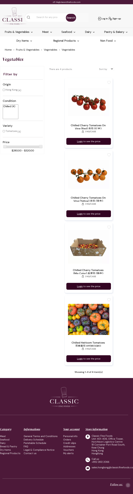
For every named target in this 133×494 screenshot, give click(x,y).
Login (80, 141)
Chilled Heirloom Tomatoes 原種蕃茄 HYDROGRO (88, 344)
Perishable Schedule (35, 443)
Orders (67, 439)
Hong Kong (12, 89)
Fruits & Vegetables (17, 32)
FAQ (26, 446)
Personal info (70, 436)
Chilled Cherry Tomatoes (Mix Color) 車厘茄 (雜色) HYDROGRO (88, 273)
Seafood (67, 32)
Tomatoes (11, 131)
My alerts (68, 453)
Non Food (106, 40)
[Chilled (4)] (9, 106)
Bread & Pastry (8, 446)
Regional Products (65, 40)
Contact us (30, 453)
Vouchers (68, 450)
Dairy (88, 32)
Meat (45, 32)
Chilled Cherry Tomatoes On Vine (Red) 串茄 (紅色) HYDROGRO (88, 129)
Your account (71, 429)
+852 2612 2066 (100, 462)
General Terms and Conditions (41, 436)
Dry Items (23, 40)
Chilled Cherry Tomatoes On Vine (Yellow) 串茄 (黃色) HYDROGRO (88, 201)
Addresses (69, 446)
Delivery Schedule (34, 439)
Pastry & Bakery (114, 32)
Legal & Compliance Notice (39, 450)
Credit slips (69, 443)
